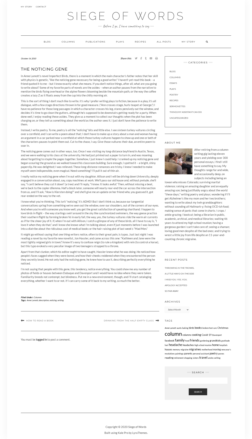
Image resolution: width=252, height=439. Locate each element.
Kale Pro (123, 432)
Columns (68, 41)
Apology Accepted (176, 285)
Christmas (223, 328)
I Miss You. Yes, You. (176, 279)
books (198, 327)
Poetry (174, 94)
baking (185, 328)
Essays (173, 83)
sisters (196, 358)
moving (217, 349)
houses (168, 349)
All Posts (164, 41)
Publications (96, 41)
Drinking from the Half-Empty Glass (129, 320)
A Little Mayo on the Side (179, 273)
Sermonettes (177, 106)
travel (203, 357)
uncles (211, 358)
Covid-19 (207, 335)
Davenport (217, 335)
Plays (120, 41)
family (180, 340)
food (187, 340)
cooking (196, 334)
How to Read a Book (40, 320)
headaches (188, 345)
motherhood (207, 349)
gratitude (225, 340)
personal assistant (201, 353)
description (44, 300)
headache (175, 345)
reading (169, 357)
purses (221, 353)
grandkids (215, 340)
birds (191, 328)
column (173, 333)
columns (186, 335)
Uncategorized (179, 118)
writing (60, 300)
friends (194, 340)
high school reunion (203, 345)
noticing (53, 300)
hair (166, 345)
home (215, 344)
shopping (188, 358)
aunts (179, 328)
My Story (26, 7)
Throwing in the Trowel (179, 268)
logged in (41, 339)
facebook (169, 340)
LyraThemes (139, 432)
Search (198, 392)
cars (215, 328)
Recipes (140, 41)
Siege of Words (126, 16)
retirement (179, 358)
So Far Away (172, 291)
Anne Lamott (32, 300)
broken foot (207, 328)
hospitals (223, 345)
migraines (195, 349)
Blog (47, 41)
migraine (185, 349)
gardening (204, 340)
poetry (214, 353)
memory (176, 349)
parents (188, 353)
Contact (41, 7)
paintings (179, 353)
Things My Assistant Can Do (186, 112)
